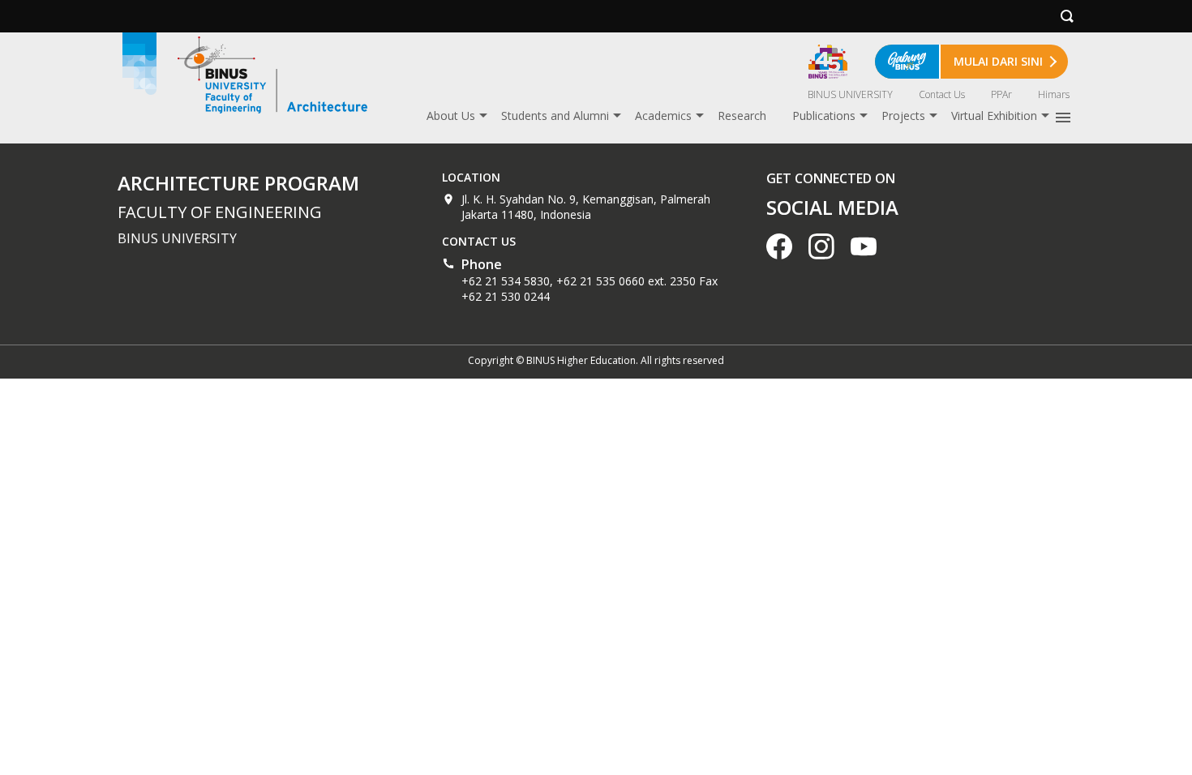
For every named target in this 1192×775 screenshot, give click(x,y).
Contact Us (942, 94)
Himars (1054, 94)
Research (742, 115)
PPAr (1001, 94)
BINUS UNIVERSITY (850, 94)
